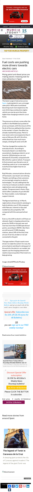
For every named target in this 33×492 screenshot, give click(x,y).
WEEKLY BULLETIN (25, 26)
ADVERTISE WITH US (14, 26)
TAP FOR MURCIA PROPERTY (16, 51)
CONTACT (5, 26)
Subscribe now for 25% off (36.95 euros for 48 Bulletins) (17, 315)
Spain (4, 103)
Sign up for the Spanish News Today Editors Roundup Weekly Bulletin (16, 302)
